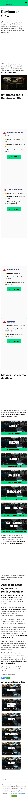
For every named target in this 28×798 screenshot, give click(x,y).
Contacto (5, 779)
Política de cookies (8, 782)
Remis (2, 9)
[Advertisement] (14, 49)
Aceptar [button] (14, 796)
